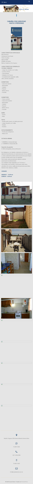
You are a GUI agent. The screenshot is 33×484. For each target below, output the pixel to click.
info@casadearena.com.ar (16, 472)
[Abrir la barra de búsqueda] (29, 1)
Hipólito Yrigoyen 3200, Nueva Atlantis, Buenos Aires (16, 438)
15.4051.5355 (16, 446)
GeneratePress (24, 481)
